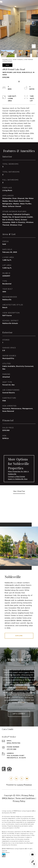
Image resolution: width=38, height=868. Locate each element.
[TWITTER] (22, 778)
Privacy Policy (28, 795)
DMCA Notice (8, 798)
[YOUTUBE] (27, 778)
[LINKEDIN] (16, 778)
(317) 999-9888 (11, 749)
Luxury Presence (24, 785)
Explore (19, 636)
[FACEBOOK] (11, 778)
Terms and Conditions (25, 798)
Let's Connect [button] (19, 714)
